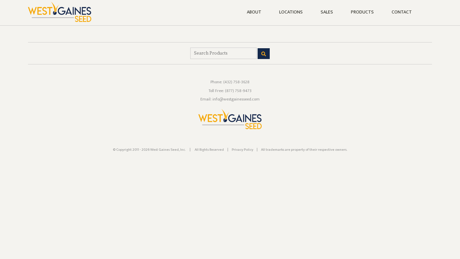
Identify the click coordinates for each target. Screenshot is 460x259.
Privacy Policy (242, 150)
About (254, 12)
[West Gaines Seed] (230, 127)
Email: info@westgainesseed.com (230, 99)
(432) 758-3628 (236, 82)
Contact (402, 12)
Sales (327, 12)
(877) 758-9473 (238, 90)
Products (362, 12)
